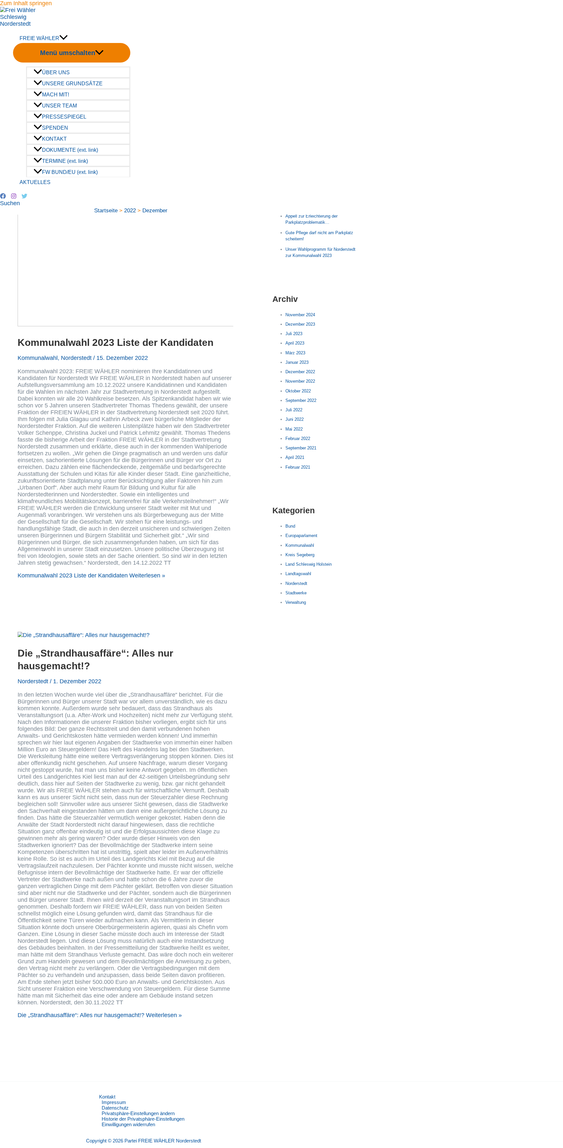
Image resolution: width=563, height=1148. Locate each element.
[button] (10, 203)
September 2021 (300, 448)
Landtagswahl (298, 573)
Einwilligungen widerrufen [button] (128, 1124)
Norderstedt (76, 358)
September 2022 (300, 400)
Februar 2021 (297, 467)
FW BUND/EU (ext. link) (70, 172)
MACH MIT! (55, 94)
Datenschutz (115, 1108)
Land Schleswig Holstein (308, 564)
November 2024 (300, 314)
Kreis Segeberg (299, 554)
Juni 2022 (294, 419)
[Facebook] (3, 197)
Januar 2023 (297, 362)
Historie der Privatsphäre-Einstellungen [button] (143, 1119)
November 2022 (300, 381)
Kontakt (107, 1096)
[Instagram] (14, 197)
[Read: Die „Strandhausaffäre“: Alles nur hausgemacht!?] (84, 635)
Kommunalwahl (38, 358)
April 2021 (294, 457)
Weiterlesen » (91, 575)
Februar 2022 (297, 438)
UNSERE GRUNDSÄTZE (72, 83)
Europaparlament (301, 535)
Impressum (114, 1102)
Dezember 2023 (300, 324)
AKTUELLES (35, 182)
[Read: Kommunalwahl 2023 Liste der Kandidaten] (184, 324)
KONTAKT (54, 139)
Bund (290, 526)
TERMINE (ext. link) (65, 161)
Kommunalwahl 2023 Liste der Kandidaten (115, 342)
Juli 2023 (293, 333)
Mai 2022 (294, 429)
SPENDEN (55, 128)
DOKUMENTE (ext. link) (70, 150)
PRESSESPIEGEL (64, 117)
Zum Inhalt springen (26, 3)
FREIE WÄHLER (39, 38)
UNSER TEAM (59, 105)
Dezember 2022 (300, 371)
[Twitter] (24, 197)
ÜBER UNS (56, 72)
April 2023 (294, 343)
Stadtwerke (296, 592)
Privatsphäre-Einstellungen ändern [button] (138, 1113)
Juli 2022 (293, 409)
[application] (63, 38)
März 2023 (295, 352)
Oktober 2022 (298, 391)
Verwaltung (295, 602)
